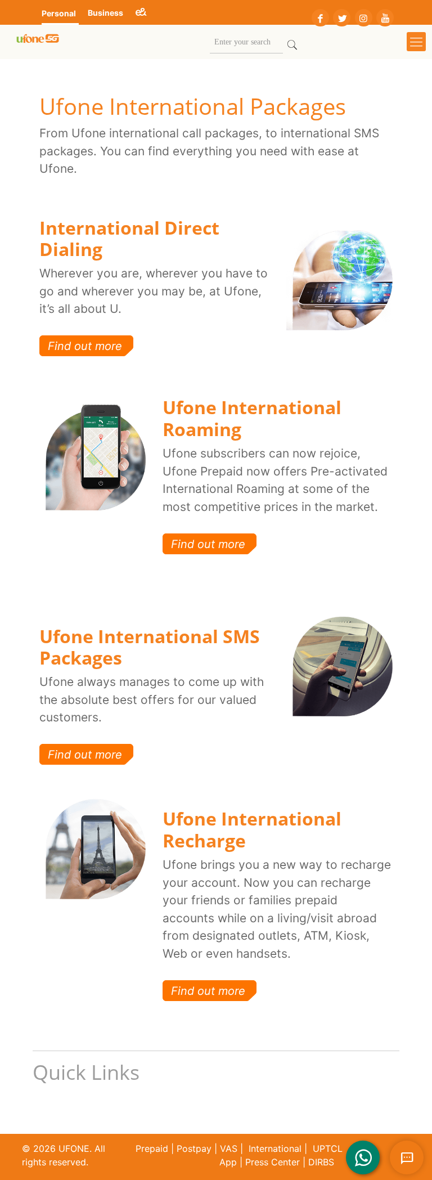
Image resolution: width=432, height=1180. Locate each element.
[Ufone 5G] (38, 42)
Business (105, 12)
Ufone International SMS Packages (149, 647)
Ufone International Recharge (252, 829)
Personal (59, 13)
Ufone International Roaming (252, 418)
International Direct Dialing (129, 238)
